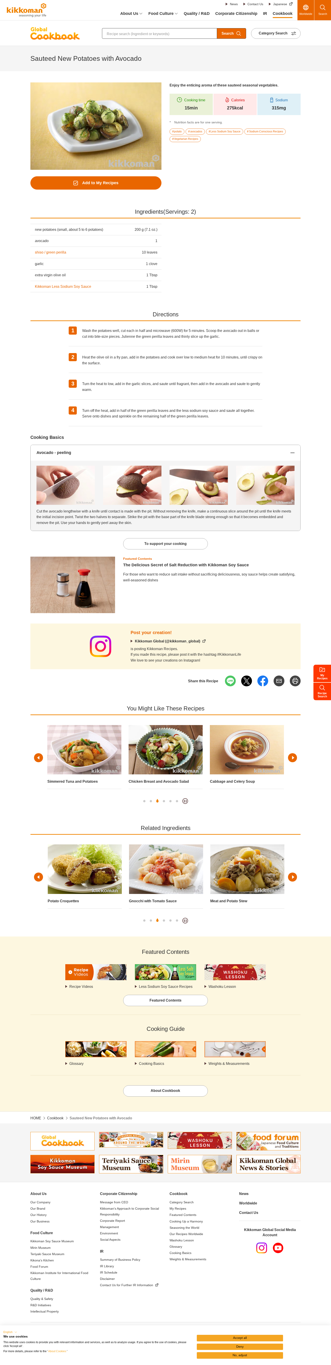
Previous (38, 757)
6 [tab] (177, 801)
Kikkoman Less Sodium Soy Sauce (63, 286)
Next (292, 757)
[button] (10, 1332)
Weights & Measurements (229, 1064)
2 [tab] (151, 801)
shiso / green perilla (50, 252)
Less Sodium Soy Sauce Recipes (166, 987)
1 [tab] (144, 801)
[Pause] (185, 801)
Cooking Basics (151, 1064)
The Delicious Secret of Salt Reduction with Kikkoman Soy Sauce (186, 565)
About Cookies (57, 1351)
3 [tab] (157, 801)
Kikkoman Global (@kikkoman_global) (167, 641)
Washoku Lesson (222, 987)
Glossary (76, 1064)
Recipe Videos (81, 987)
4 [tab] (164, 801)
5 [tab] (170, 801)
